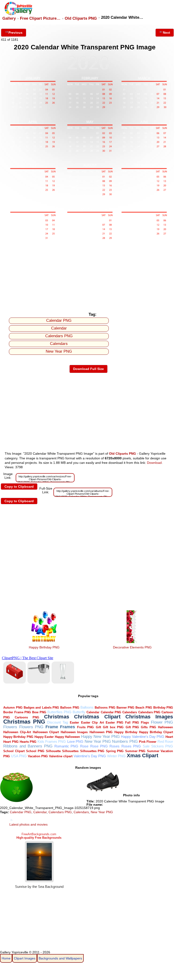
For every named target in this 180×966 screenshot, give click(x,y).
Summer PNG (135, 751)
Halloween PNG (101, 732)
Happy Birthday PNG (44, 647)
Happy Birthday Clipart (156, 732)
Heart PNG (10, 741)
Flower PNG (162, 722)
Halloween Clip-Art (17, 732)
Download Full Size (88, 369)
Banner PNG (125, 707)
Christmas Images (149, 717)
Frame (51, 726)
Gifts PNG (148, 727)
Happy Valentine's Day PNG (142, 737)
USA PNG (19, 756)
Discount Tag (57, 722)
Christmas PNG (24, 722)
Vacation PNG (38, 756)
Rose (84, 746)
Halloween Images (74, 732)
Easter (74, 722)
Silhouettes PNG (92, 751)
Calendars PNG (59, 336)
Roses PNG (131, 746)
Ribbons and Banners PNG (27, 746)
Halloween (165, 727)
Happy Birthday (125, 732)
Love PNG (75, 741)
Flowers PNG (31, 727)
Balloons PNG (105, 707)
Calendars (59, 343)
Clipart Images (24, 958)
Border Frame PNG (17, 712)
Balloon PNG (69, 707)
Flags (145, 722)
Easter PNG (114, 722)
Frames (67, 726)
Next (166, 32)
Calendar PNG (58, 320)
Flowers (10, 727)
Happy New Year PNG (100, 736)
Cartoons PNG (27, 717)
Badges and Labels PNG (41, 707)
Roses (114, 746)
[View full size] (88, 239)
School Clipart (14, 751)
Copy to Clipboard (19, 486)
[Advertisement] (88, 274)
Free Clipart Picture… (40, 18)
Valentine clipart (60, 756)
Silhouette (53, 751)
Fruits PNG (85, 727)
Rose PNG (99, 746)
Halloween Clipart (46, 732)
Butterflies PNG (59, 712)
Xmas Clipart (142, 755)
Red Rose (165, 741)
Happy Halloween (67, 737)
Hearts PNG (28, 741)
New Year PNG (59, 351)
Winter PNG (116, 756)
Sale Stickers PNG (158, 746)
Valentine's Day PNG (90, 756)
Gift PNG (132, 727)
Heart (169, 737)
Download (154, 463)
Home (6, 958)
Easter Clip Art (92, 722)
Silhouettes (70, 751)
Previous (15, 32)
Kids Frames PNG (52, 741)
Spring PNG (115, 751)
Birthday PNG (163, 707)
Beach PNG (143, 707)
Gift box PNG (113, 727)
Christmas (56, 717)
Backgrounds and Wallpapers (60, 958)
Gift (98, 727)
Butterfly (79, 712)
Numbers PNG (125, 741)
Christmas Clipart (97, 717)
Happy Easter (44, 737)
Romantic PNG (66, 746)
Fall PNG (132, 722)
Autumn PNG (12, 707)
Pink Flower (147, 741)
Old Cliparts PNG (81, 18)
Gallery (9, 18)
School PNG (35, 751)
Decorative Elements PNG (132, 647)
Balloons (87, 707)
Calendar (59, 328)
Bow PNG (39, 712)
